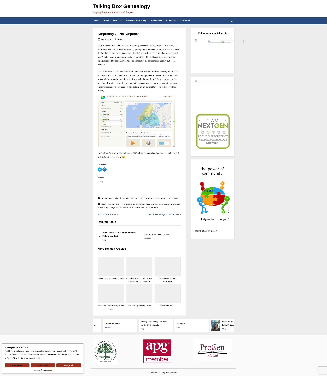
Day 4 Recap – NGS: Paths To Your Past (224, 323)
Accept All (69, 365)
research (176, 198)
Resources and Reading (136, 20)
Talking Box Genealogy (121, 6)
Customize (17, 365)
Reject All (43, 365)
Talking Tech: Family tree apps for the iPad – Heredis (147, 323)
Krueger (112, 208)
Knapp (106, 208)
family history (129, 198)
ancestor (104, 198)
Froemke (154, 204)
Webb (156, 208)
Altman (103, 204)
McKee (125, 208)
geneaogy (176, 204)
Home (96, 20)
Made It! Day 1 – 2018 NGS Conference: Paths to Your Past (119, 234)
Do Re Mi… (175, 323)
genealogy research (160, 198)
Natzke (131, 208)
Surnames (117, 20)
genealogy (148, 198)
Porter (137, 208)
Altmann (110, 204)
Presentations (156, 20)
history (170, 198)
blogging (115, 198)
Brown (135, 204)
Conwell (142, 204)
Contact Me (185, 20)
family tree (140, 198)
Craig (148, 204)
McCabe (119, 208)
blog (109, 198)
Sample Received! (105, 323)
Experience (171, 20)
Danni (119, 39)
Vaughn (150, 208)
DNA (121, 198)
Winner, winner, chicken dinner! (157, 234)
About (106, 20)
